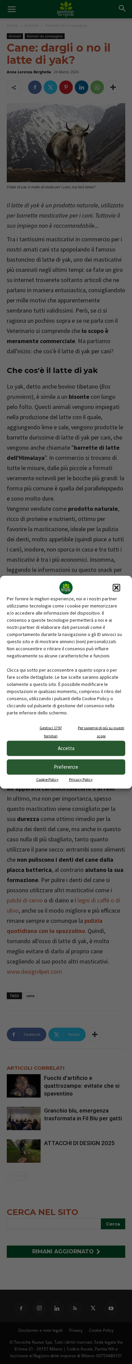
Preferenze (66, 767)
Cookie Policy (47, 779)
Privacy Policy (81, 779)
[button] (116, 587)
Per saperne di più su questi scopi (101, 731)
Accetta (66, 748)
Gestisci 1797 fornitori (51, 731)
